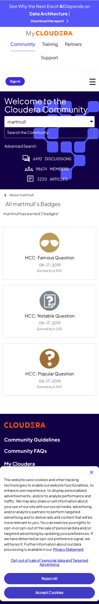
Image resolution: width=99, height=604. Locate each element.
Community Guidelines (32, 439)
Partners (73, 44)
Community (22, 44)
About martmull (21, 195)
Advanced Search (20, 146)
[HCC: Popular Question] (49, 359)
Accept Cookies (49, 592)
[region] (49, 533)
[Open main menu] (92, 82)
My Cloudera (19, 463)
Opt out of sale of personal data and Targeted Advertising (49, 562)
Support (49, 57)
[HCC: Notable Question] (49, 301)
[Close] (92, 472)
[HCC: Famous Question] (49, 242)
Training (50, 44)
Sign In (15, 81)
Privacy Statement (68, 549)
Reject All (49, 578)
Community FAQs (25, 451)
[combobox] (49, 132)
